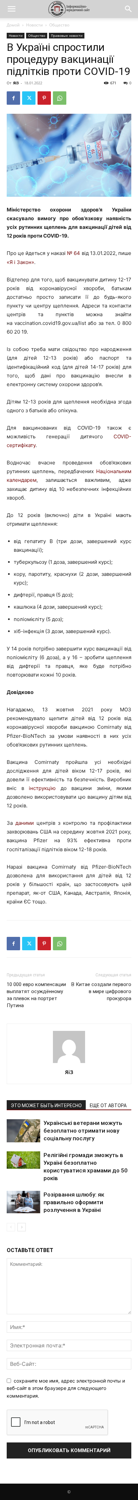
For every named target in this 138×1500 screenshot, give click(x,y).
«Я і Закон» (20, 262)
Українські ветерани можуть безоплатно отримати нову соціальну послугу (83, 1131)
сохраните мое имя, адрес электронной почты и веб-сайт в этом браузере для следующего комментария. (66, 1388)
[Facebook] (13, 98)
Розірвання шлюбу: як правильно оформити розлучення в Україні (74, 1202)
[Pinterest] (44, 98)
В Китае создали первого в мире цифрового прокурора (101, 991)
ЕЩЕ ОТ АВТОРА (108, 1105)
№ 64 (73, 253)
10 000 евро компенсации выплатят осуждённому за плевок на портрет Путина (36, 994)
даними (24, 823)
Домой (13, 25)
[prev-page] (11, 1227)
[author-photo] (69, 1063)
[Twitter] (29, 98)
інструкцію (42, 788)
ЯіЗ (16, 82)
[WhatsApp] (59, 98)
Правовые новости (66, 35)
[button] (11, 9)
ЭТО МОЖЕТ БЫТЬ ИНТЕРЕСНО (46, 1105)
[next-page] (21, 1227)
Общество (59, 25)
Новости (34, 25)
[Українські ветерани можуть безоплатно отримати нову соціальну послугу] (23, 1130)
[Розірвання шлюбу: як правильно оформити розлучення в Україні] (23, 1202)
